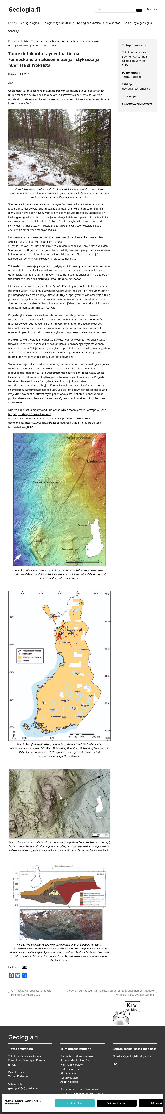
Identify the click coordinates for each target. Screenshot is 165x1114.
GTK (24, 967)
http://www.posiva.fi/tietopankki (45, 422)
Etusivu (12, 41)
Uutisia (24, 41)
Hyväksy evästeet (75, 1103)
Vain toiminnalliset (116, 1103)
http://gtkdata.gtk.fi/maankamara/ (29, 414)
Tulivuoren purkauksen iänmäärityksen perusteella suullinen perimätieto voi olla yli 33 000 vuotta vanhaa (108, 993)
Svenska (152, 9)
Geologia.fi (24, 9)
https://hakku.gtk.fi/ (20, 427)
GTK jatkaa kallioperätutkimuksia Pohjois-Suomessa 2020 (29, 993)
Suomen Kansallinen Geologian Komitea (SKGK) (134, 61)
